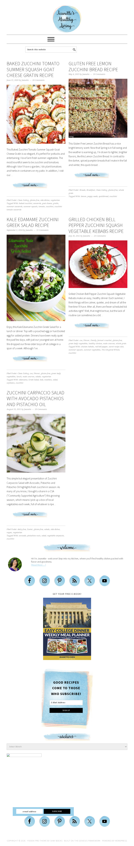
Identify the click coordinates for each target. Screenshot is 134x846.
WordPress (121, 840)
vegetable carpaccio (55, 536)
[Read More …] (38, 564)
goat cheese (47, 203)
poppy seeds (92, 196)
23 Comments (100, 236)
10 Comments (99, 74)
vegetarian (55, 200)
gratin (55, 203)
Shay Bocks (56, 840)
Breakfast (91, 190)
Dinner (37, 373)
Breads (82, 190)
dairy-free (22, 529)
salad (55, 380)
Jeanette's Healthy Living (67, 19)
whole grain (121, 343)
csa (31, 373)
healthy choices (95, 343)
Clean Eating (23, 200)
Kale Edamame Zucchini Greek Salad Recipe (33, 222)
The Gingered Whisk (111, 350)
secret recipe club (116, 347)
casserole (37, 203)
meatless (48, 380)
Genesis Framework (89, 840)
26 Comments (38, 80)
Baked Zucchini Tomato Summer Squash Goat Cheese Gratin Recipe (33, 69)
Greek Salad (33, 380)
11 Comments (42, 230)
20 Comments (41, 409)
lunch (19, 376)
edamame (23, 380)
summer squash (30, 206)
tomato (42, 206)
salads (38, 376)
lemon (83, 196)
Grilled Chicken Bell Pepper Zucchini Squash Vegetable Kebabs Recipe (96, 225)
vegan (9, 532)
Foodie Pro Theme (37, 840)
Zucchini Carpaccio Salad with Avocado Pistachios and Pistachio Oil (35, 398)
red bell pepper (101, 347)
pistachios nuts (33, 536)
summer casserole (14, 206)
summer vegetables (92, 350)
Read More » (36, 186)
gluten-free (34, 200)
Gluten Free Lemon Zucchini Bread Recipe (93, 66)
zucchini (49, 206)
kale (41, 380)
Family (93, 340)
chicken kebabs (87, 347)
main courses (28, 376)
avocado (22, 536)
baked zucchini (25, 203)
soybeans (11, 383)
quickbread (103, 196)
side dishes (45, 200)
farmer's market (104, 340)
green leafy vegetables (78, 343)
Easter (30, 529)
